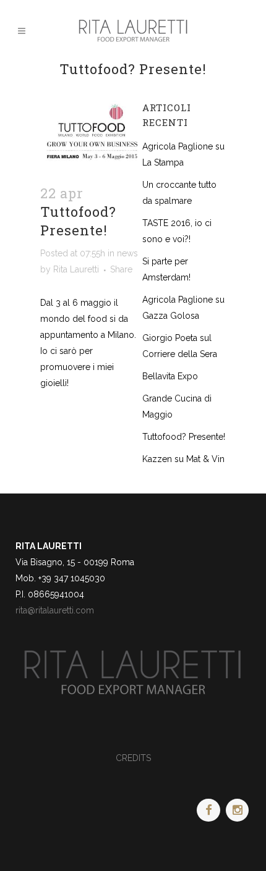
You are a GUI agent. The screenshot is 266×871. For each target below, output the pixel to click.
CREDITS (133, 758)
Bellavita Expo (170, 376)
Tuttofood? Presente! (183, 437)
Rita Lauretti (76, 269)
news (127, 253)
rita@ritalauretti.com (54, 610)
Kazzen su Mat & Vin (183, 459)
